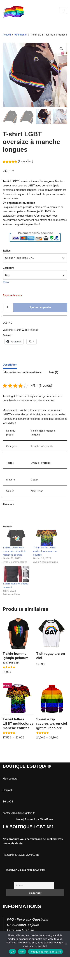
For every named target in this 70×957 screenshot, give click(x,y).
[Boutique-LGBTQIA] (13, 11)
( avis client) (25, 161)
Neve (19, 819)
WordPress (47, 819)
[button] (61, 48)
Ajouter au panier (40, 307)
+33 (10, 801)
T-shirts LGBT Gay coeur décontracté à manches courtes (14, 551)
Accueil (7, 34)
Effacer (6, 282)
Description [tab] (10, 364)
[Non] (65, 944)
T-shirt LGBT (21, 330)
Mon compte (10, 778)
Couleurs (8, 267)
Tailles (7, 250)
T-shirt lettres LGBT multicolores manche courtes (45, 551)
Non (22, 951)
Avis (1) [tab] (53, 372)
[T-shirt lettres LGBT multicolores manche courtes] (46, 538)
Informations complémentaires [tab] (22, 372)
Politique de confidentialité (45, 951)
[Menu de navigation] (63, 11)
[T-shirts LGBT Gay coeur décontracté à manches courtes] (16, 538)
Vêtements (20, 34)
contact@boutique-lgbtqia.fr (19, 812)
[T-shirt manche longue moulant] (16, 574)
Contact (7, 790)
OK (12, 951)
